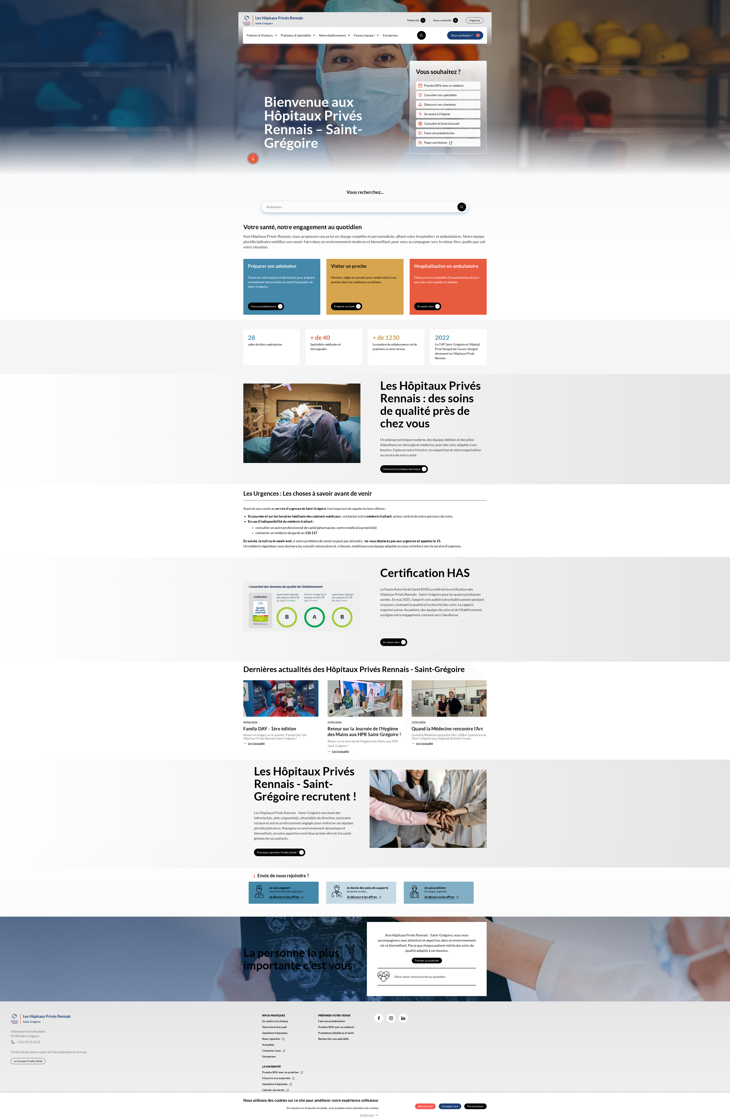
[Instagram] (391, 1018)
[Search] (461, 207)
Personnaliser (475, 1106)
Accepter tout (450, 1106)
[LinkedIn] (403, 1018)
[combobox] (365, 206)
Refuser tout (425, 1106)
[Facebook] (378, 1018)
